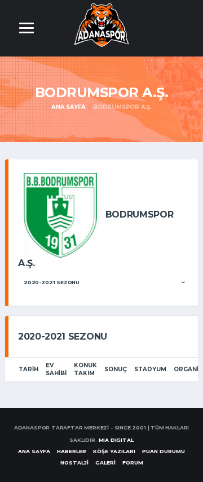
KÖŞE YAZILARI (114, 451)
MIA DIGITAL (116, 440)
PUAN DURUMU (163, 451)
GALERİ (105, 462)
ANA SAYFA (34, 451)
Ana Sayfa (68, 107)
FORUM (132, 462)
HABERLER (71, 451)
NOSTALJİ (74, 462)
